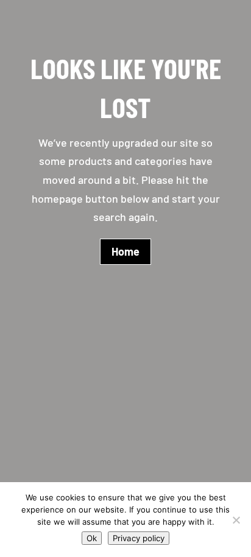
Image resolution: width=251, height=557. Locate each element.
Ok (92, 538)
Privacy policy (138, 538)
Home (125, 251)
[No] (236, 520)
